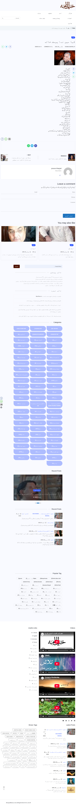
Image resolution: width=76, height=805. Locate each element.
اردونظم (24, 588)
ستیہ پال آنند (45, 598)
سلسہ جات (42, 18)
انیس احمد (57, 595)
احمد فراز (21, 340)
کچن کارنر (54, 440)
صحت (21, 417)
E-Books (54, 328)
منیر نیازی (21, 446)
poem (20, 578)
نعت (54, 457)
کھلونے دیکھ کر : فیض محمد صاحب (52, 296)
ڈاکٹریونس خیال (23, 608)
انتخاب (54, 351)
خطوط (54, 392)
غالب (21, 423)
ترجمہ (47, 595)
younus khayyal (46, 585)
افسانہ (69, 18)
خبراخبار (21, 386)
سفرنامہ (38, 411)
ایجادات (21, 351)
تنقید (50, 13)
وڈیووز (21, 457)
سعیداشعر (24, 598)
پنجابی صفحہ (56, 18)
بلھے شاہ (38, 363)
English (38, 328)
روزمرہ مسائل (54, 411)
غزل (38, 428)
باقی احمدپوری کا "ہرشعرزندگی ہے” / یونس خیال (49, 277)
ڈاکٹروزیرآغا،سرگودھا (37, 404)
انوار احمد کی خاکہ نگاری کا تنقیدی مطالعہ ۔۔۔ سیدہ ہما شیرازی (42, 305)
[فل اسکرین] (41, 650)
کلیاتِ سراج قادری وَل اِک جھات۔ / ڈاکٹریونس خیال (49, 279)
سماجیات (54, 417)
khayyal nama (43, 578)
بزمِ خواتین (21, 357)
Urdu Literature (38, 581)
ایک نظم (71, 248)
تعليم (38, 374)
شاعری (70, 23)
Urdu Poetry (26, 581)
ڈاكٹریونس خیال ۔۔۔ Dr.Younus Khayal (54, 404)
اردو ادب (35, 585)
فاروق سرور (30, 605)
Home (73, 28)
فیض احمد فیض (54, 434)
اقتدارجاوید (34, 591)
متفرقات (21, 440)
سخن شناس (34, 598)
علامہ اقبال (38, 423)
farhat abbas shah (56, 578)
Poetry (54, 334)
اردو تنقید (57, 588)
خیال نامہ (38, 392)
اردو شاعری (45, 588)
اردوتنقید (25, 585)
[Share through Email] (9, 139)
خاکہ (38, 386)
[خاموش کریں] (43, 650)
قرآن (70, 13)
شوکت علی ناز (36, 601)
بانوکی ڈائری (54, 357)
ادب (60, 13)
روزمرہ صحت (21, 403)
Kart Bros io (39, 296)
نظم (68, 28)
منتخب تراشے (38, 446)
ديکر (21, 392)
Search (16, 266)
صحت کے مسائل (54, 423)
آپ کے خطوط (38, 340)
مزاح (39, 13)
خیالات (31, 595)
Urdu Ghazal (49, 581)
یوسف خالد (49, 611)
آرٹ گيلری (21, 334)
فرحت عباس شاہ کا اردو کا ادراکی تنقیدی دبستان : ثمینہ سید (44, 316)
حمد (54, 386)
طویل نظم (25, 601)
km (71, 252)
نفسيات (38, 457)
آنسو (54, 340)
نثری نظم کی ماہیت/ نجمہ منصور (53, 285)
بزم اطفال (38, 357)
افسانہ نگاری (47, 591)
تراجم (21, 369)
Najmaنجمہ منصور (31, 578)
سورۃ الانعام (56, 601)
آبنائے (33, 248)
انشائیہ (38, 351)
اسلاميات (38, 345)
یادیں (54, 463)
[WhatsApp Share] (5, 139)
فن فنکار (21, 428)
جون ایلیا (38, 380)
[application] (57, 642)
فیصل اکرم (18, 605)
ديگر (54, 397)
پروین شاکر (21, 363)
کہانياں (38, 440)
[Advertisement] (38, 558)
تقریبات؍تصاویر (21, 374)
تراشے (54, 374)
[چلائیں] (73, 650)
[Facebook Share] (2, 139)
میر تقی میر (55, 451)
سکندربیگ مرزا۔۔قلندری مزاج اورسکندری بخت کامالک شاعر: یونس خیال (43, 283)
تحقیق (38, 369)
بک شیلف (54, 363)
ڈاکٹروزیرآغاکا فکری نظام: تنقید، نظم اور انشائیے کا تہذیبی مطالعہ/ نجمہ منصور (39, 281)
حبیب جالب (21, 380)
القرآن (24, 591)
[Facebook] (60, 175)
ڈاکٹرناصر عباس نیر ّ (38, 608)
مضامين (54, 446)
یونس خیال (38, 611)
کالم (21, 434)
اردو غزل (34, 588)
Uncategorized (38, 334)
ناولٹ (38, 451)
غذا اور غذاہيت (55, 428)
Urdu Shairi (57, 585)
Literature (21, 328)
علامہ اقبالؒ (57, 605)
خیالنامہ (57, 598)
